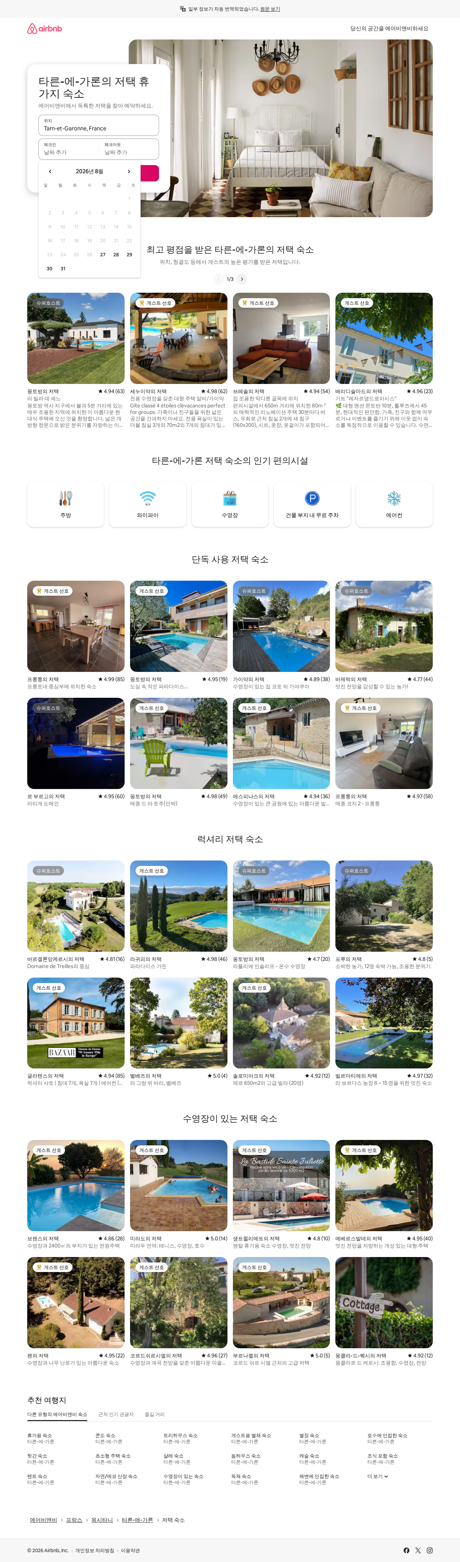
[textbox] (68, 152)
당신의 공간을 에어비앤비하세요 (389, 28)
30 (49, 268)
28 (116, 255)
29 (129, 255)
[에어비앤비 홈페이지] (44, 28)
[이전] (218, 279)
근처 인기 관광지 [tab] (116, 1414)
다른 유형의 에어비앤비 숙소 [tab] (57, 1414)
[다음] (241, 279)
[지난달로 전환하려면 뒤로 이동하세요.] (50, 172)
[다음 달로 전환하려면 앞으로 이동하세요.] (129, 172)
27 (103, 255)
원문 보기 (270, 9)
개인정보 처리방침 (94, 1550)
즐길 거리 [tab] (155, 1414)
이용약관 (130, 1550)
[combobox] (99, 128)
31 (63, 268)
